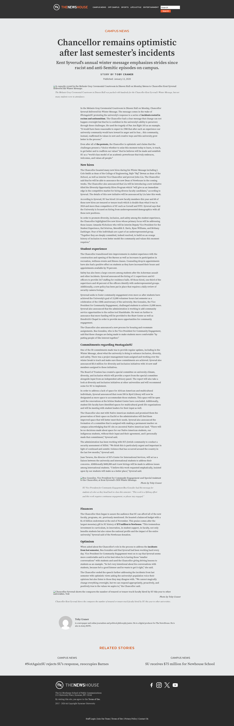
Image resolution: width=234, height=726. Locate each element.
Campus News (117, 31)
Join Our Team (103, 718)
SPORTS (125, 7)
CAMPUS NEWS (99, 7)
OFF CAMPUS (113, 7)
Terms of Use (94, 699)
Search (166, 11)
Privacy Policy (131, 718)
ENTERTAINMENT (151, 7)
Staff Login (91, 718)
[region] (35, 707)
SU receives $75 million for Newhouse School (180, 664)
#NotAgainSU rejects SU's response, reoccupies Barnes (67, 664)
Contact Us (143, 718)
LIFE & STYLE (135, 7)
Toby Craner (124, 74)
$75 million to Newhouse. (129, 524)
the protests (102, 144)
